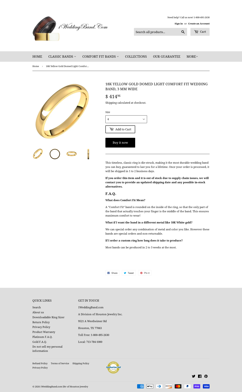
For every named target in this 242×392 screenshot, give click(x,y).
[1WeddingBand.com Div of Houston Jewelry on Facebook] (200, 376)
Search (36, 307)
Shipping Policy (80, 363)
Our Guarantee (166, 56)
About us (38, 312)
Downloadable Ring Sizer (48, 317)
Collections (136, 56)
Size (107, 112)
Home (37, 56)
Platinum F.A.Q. (42, 337)
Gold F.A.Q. (39, 342)
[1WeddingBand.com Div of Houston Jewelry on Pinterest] (206, 376)
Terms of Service (60, 363)
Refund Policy (39, 363)
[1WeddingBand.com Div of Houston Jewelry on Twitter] (193, 376)
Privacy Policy (41, 327)
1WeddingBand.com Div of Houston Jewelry (64, 386)
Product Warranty (43, 332)
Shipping (111, 102)
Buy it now (120, 142)
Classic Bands (61, 56)
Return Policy (41, 322)
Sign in (179, 23)
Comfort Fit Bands (99, 56)
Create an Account (199, 23)
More (191, 56)
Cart (202, 32)
